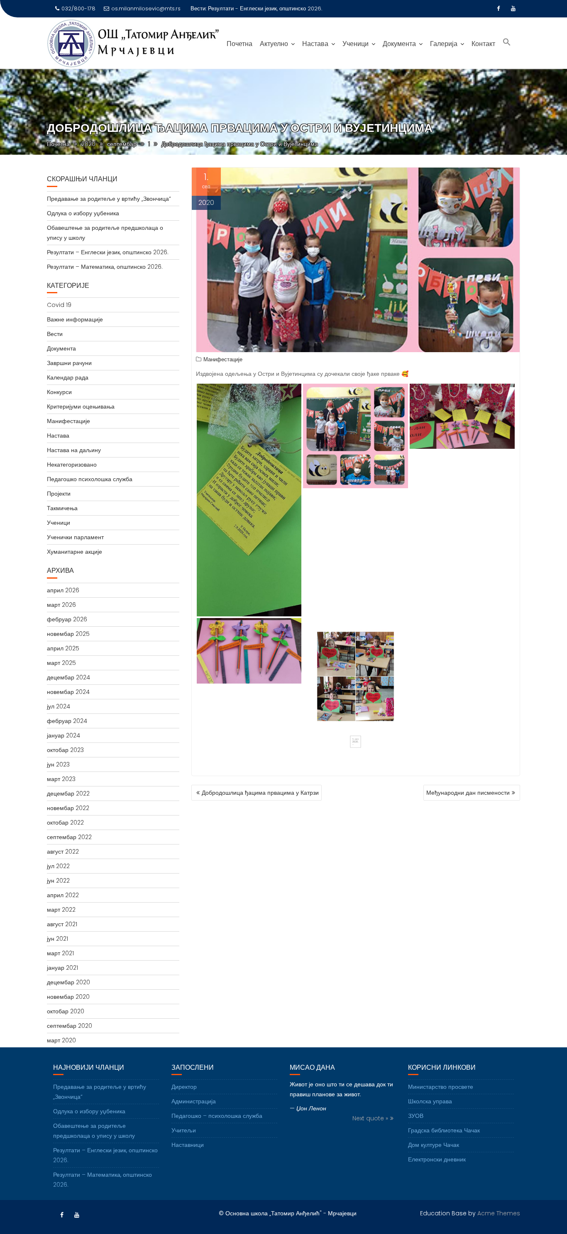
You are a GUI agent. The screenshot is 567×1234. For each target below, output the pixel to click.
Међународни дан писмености (468, 793)
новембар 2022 (68, 808)
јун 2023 (58, 764)
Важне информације (75, 319)
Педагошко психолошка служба (89, 479)
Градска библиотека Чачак (444, 1130)
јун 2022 (58, 880)
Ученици (355, 44)
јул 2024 (58, 706)
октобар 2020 (65, 1011)
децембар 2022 (68, 793)
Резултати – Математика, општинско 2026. (105, 267)
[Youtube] (513, 8)
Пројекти (59, 493)
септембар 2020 (69, 1026)
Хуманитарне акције (74, 552)
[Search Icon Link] (507, 43)
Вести (55, 334)
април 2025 (63, 648)
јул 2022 (58, 866)
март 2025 (61, 663)
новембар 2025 (68, 634)
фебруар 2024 (67, 721)
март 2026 (61, 605)
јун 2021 (57, 939)
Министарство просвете (440, 1087)
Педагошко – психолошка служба (216, 1116)
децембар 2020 (68, 982)
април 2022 (63, 895)
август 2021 (62, 924)
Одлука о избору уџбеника (83, 213)
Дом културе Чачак (433, 1145)
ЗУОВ (415, 1116)
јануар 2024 (63, 735)
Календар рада (67, 377)
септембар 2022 (69, 837)
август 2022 (63, 851)
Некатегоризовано (72, 464)
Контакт (483, 44)
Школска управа (430, 1101)
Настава (315, 44)
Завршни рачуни (69, 363)
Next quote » (370, 1118)
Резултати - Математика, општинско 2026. (261, 8)
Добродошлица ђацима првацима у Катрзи (260, 793)
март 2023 (61, 779)
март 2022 (61, 909)
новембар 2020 (68, 997)
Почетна (239, 44)
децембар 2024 (68, 677)
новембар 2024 (68, 692)
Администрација (193, 1101)
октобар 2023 (65, 750)
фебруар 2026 (67, 619)
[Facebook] (498, 8)
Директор (184, 1087)
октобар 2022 (65, 822)
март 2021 (60, 953)
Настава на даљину (74, 450)
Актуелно (274, 44)
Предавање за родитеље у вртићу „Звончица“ (109, 199)
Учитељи (183, 1130)
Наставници (187, 1145)
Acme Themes (498, 1213)
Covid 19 (59, 305)
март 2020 (61, 1040)
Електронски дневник (437, 1159)
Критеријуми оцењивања (81, 406)
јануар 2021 (62, 968)
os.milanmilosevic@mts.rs (146, 8)
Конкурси (59, 392)
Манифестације (222, 359)
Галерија (443, 44)
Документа (399, 44)
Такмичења (62, 508)
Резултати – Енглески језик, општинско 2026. (108, 252)
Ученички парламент (75, 537)
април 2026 (63, 590)
